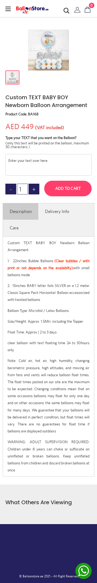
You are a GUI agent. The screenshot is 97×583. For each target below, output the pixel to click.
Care (14, 227)
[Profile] (77, 9)
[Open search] (67, 11)
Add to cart (68, 188)
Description (21, 211)
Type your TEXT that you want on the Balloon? (41, 138)
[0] (88, 9)
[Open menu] (8, 9)
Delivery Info (57, 211)
